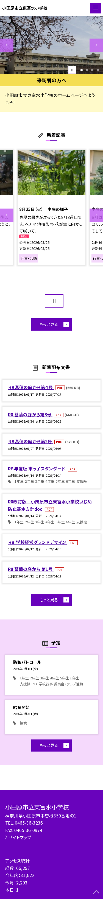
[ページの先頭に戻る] (96, 892)
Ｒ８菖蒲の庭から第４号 (31, 387)
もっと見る (49, 324)
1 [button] (81, 70)
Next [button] (96, 45)
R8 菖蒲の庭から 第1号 (31, 569)
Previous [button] (6, 45)
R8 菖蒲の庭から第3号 (30, 414)
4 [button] (97, 70)
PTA (35, 683)
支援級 (81, 481)
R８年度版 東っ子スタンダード (37, 468)
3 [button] (92, 70)
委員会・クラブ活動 (68, 683)
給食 (23, 722)
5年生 (60, 481)
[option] (51, 45)
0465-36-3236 (29, 823)
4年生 (49, 481)
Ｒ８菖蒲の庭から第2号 (30, 441)
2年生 (29, 481)
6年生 (70, 481)
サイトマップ (20, 837)
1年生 (19, 481)
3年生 (39, 481)
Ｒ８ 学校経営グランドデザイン (37, 542)
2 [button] (87, 70)
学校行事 (46, 683)
